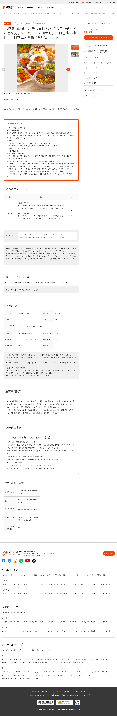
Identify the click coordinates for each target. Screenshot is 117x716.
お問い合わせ (87, 2)
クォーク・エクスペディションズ (41, 659)
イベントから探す (88, 575)
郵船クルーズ (77, 662)
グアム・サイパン (67, 631)
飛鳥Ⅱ (38, 678)
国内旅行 (20, 7)
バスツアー (24, 13)
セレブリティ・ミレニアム (100, 672)
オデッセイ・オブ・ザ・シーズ (12, 678)
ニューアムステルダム (61, 675)
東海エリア (53, 584)
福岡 (40, 13)
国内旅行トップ (10, 569)
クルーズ (40, 7)
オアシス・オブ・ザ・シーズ (81, 675)
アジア (29, 631)
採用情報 (38, 695)
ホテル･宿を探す (45, 575)
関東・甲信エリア (30, 584)
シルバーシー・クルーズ (64, 659)
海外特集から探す (8, 612)
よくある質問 (111, 2)
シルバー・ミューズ (81, 672)
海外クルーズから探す (44, 650)
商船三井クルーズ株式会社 (61, 662)
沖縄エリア (105, 584)
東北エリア (17, 584)
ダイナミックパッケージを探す (27, 575)
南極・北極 (108, 631)
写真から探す (101, 575)
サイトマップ (85, 695)
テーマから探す (74, 575)
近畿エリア (63, 584)
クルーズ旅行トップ (12, 644)
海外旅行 (30, 7)
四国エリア (84, 584)
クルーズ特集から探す (9, 650)
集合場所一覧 (35, 692)
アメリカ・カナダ (82, 631)
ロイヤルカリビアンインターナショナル (35, 662)
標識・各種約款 (81, 692)
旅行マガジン (51, 7)
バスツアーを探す (8, 575)
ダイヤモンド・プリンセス (10, 675)
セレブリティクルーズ (82, 659)
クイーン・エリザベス (42, 672)
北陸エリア (42, 584)
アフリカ (15, 631)
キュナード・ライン (20, 659)
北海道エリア (6, 584)
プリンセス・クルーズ (100, 659)
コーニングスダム (45, 675)
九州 (36, 13)
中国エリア (73, 584)
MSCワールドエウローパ (24, 672)
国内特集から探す (60, 575)
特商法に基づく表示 (58, 695)
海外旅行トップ (10, 607)
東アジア (37, 631)
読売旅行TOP (8, 13)
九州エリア (94, 584)
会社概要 (30, 695)
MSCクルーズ (6, 659)
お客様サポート (99, 2)
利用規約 (46, 695)
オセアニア (47, 631)
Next (68, 69)
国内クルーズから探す (27, 650)
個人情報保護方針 (73, 695)
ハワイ (56, 631)
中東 (22, 631)
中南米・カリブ (96, 631)
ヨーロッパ (5, 631)
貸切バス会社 (46, 692)
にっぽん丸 (29, 678)
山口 (31, 13)
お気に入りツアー (74, 2)
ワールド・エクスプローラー (62, 672)
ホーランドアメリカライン (10, 662)
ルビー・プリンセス (29, 675)
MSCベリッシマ (7, 672)
